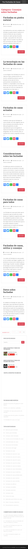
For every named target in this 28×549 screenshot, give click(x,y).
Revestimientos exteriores (12, 505)
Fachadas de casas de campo (13, 463)
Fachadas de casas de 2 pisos (13, 457)
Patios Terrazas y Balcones (12, 502)
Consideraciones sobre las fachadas (13, 154)
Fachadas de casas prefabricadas (14, 475)
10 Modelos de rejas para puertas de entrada (13, 411)
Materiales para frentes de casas (14, 499)
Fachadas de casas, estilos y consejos (13, 246)
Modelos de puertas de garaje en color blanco (13, 404)
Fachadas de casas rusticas (12, 478)
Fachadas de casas (16, 24)
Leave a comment (7, 26)
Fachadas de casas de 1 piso (13, 454)
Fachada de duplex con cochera (12, 534)
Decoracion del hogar (11, 448)
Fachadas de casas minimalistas (14, 469)
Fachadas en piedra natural (13, 18)
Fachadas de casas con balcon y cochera (13, 521)
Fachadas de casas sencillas (13, 481)
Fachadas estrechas (11, 490)
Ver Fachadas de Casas (11, 2)
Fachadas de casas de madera (13, 466)
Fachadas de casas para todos (13, 200)
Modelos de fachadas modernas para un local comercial (14, 517)
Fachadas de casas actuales (13, 109)
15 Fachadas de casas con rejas (12, 419)
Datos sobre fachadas (9, 291)
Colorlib (13, 547)
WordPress (23, 547)
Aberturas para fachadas (12, 430)
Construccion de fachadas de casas (14, 439)
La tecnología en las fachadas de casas (13, 62)
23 (20, 332)
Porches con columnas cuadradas (12, 408)
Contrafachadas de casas (12, 442)
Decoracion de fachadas (12, 445)
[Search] (22, 342)
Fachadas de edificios (11, 484)
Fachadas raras (9, 493)
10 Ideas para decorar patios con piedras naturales (14, 416)
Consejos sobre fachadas (12, 436)
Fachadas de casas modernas (13, 472)
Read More (21, 52)
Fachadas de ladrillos (11, 487)
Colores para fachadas (11, 433)
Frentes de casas (10, 496)
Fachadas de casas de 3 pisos (13, 460)
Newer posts (6, 332)
